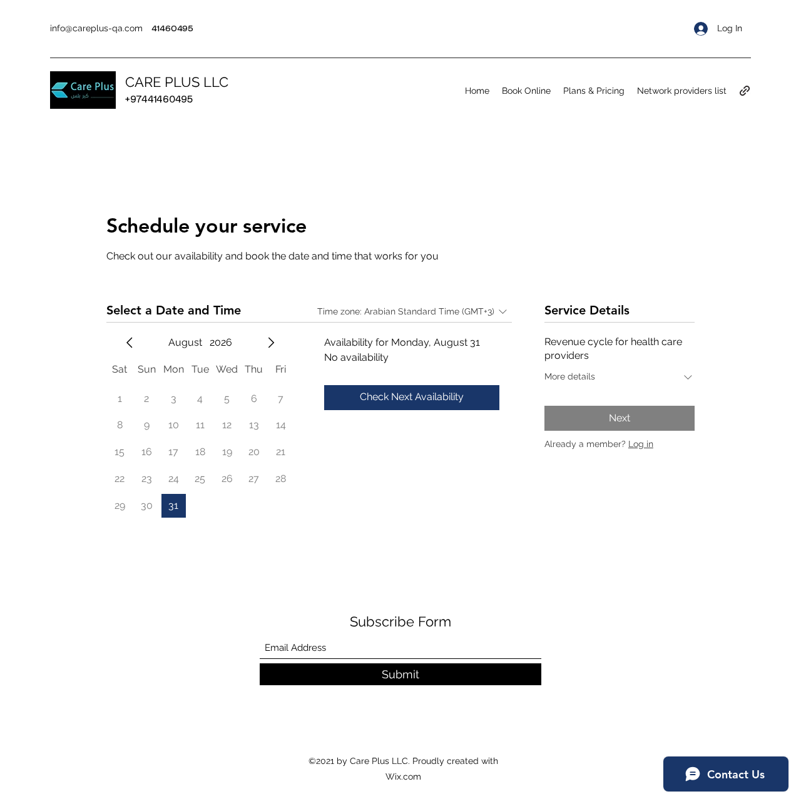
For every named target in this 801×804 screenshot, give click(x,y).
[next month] (270, 342)
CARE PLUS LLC (176, 82)
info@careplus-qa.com (96, 28)
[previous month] (129, 342)
